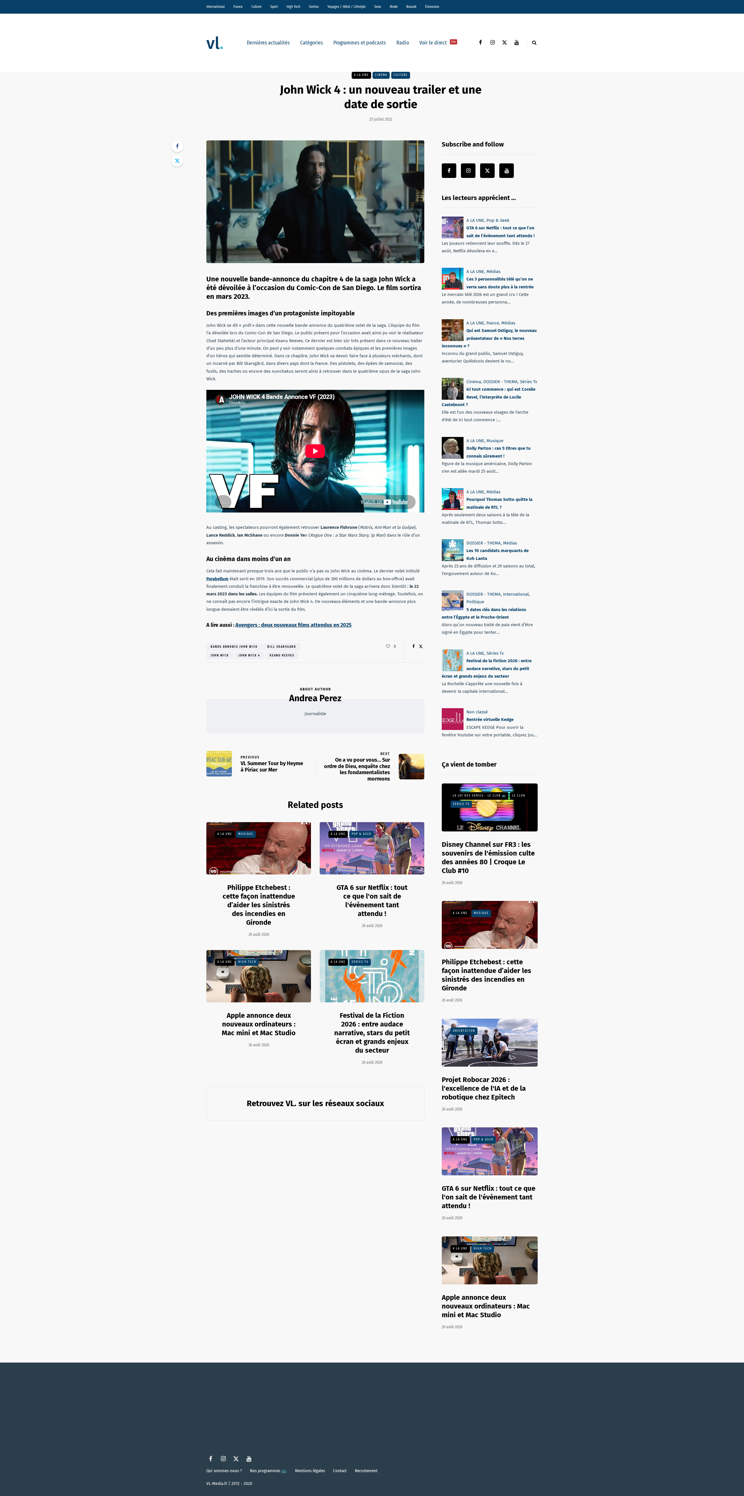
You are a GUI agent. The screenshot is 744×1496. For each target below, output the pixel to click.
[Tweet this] (177, 161)
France (238, 7)
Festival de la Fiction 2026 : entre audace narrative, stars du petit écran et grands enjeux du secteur (372, 1032)
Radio (402, 43)
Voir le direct (437, 43)
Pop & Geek (361, 834)
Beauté (411, 7)
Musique (245, 834)
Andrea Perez (315, 698)
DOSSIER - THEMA (500, 381)
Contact (340, 1470)
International (215, 7)
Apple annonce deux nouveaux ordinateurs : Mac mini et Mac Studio (259, 1024)
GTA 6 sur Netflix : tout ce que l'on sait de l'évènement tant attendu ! (488, 1197)
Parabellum (217, 578)
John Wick (220, 655)
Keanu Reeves (282, 655)
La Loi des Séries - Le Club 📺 (479, 795)
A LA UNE (361, 75)
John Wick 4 (249, 655)
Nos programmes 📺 (268, 1470)
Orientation (464, 1031)
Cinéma (381, 75)
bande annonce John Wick (234, 647)
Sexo (377, 7)
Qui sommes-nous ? (224, 1470)
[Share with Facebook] (177, 146)
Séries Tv (360, 962)
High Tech (293, 7)
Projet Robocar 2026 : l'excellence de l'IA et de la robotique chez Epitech (484, 1088)
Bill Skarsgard (281, 647)
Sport (274, 7)
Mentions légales (310, 1470)
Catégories (311, 43)
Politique (475, 602)
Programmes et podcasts (359, 43)
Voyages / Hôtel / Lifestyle (347, 7)
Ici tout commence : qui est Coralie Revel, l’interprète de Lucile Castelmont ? (488, 397)
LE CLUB (518, 795)
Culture (256, 7)
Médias (493, 271)
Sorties (314, 7)
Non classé (477, 712)
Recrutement (366, 1470)
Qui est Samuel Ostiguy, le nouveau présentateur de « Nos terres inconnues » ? (489, 338)
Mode (394, 7)
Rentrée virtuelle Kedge (490, 719)
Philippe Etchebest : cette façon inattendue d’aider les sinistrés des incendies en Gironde (259, 904)
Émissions (432, 7)
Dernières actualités (268, 43)
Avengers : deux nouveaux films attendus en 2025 (293, 625)
